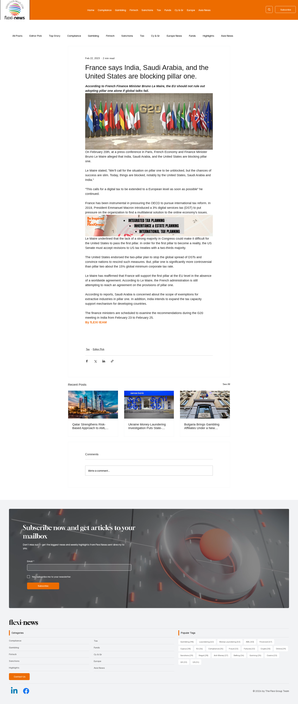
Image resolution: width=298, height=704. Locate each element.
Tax (142, 35)
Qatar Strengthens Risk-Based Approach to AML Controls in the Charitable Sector (89, 426)
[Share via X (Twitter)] (95, 361)
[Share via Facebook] (86, 361)
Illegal (204, 655)
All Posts (17, 35)
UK (184, 662)
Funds (192, 35)
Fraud (234, 648)
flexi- (23, 622)
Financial (267, 641)
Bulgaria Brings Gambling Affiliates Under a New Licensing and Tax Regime (202, 426)
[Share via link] (112, 361)
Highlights (208, 35)
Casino (273, 655)
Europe (97, 661)
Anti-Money (222, 655)
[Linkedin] (14, 691)
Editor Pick (35, 35)
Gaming (256, 655)
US (197, 662)
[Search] (269, 9)
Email (30, 561)
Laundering (207, 641)
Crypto (266, 648)
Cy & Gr (155, 35)
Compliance (74, 35)
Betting (240, 655)
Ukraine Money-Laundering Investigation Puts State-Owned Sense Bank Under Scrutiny (147, 426)
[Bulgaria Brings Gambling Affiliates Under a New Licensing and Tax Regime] (205, 405)
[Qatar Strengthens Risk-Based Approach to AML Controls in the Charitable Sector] (93, 405)
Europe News (174, 35)
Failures (250, 648)
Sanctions (127, 35)
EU (200, 648)
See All (226, 384)
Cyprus (186, 648)
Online (282, 648)
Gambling (93, 35)
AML (251, 641)
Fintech (110, 35)
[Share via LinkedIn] (103, 361)
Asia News (227, 35)
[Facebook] (26, 691)
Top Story (54, 35)
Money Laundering (230, 641)
